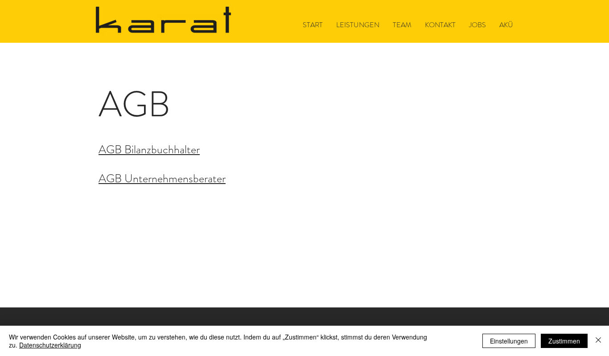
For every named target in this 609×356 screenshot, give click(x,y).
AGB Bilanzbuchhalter (149, 149)
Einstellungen (509, 340)
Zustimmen (564, 340)
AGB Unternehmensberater (162, 178)
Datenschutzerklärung (50, 344)
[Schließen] (598, 341)
